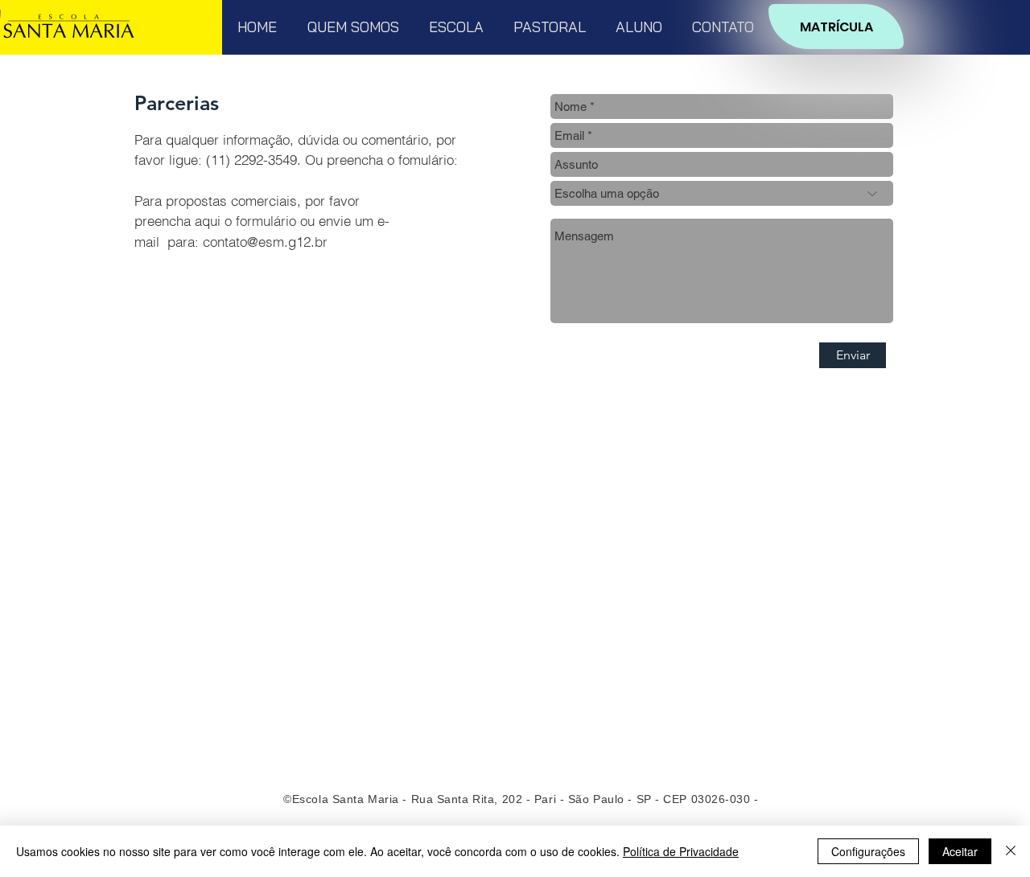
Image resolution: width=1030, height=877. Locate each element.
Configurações (868, 851)
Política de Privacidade (681, 851)
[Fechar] (1010, 851)
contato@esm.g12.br (265, 241)
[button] (353, 27)
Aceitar (960, 851)
